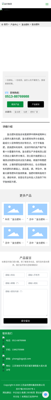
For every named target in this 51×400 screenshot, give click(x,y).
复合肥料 (25, 24)
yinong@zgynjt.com (21, 359)
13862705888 (18, 350)
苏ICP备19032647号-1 (25, 389)
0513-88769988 (19, 340)
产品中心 (14, 24)
